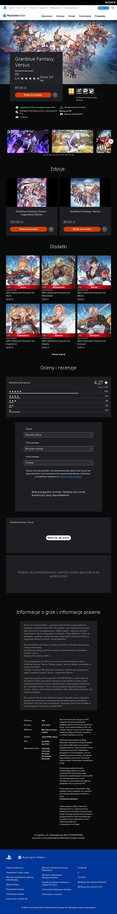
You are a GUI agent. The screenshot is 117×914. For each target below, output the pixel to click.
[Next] (111, 141)
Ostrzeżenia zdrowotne (68, 799)
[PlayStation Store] (14, 15)
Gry (24, 8)
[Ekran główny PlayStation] (5, 8)
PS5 (18, 8)
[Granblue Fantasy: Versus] (28, 141)
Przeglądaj (100, 16)
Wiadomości (54, 8)
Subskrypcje (85, 16)
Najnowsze (47, 16)
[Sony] (110, 4)
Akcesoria (42, 8)
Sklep (11, 8)
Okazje (71, 16)
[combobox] (58, 434)
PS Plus (32, 8)
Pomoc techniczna (70, 8)
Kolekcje (60, 16)
